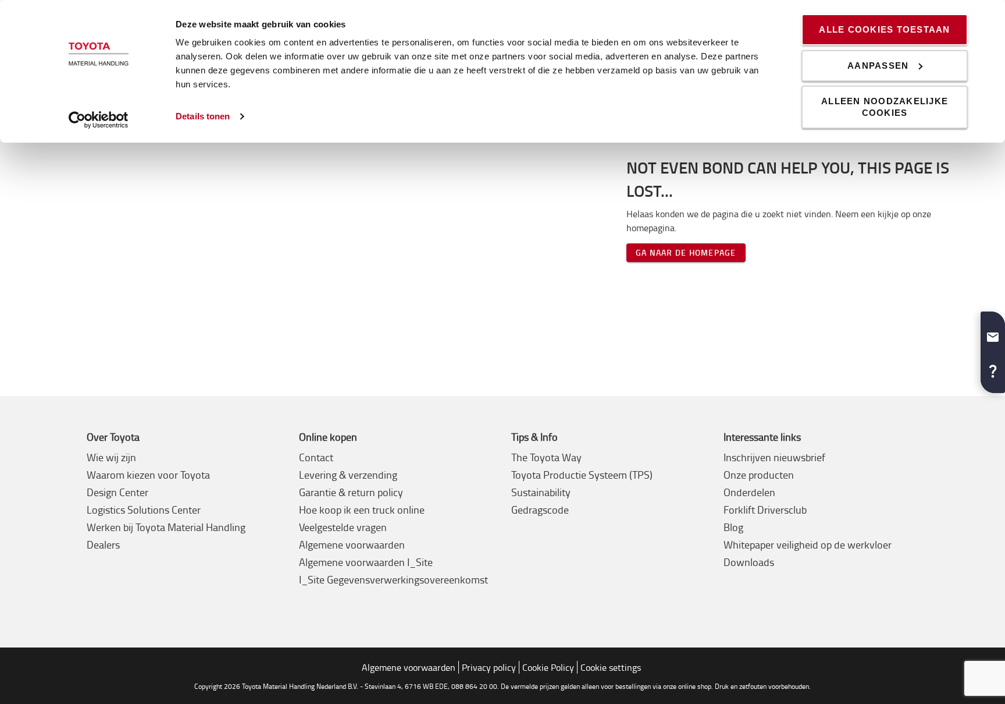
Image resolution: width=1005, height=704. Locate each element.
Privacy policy (489, 667)
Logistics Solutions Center (144, 509)
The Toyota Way (546, 457)
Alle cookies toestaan (884, 29)
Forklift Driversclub (765, 509)
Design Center (117, 492)
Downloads (749, 562)
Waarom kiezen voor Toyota (148, 475)
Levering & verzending (348, 475)
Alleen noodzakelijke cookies (884, 107)
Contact (316, 457)
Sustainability (541, 492)
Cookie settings (610, 667)
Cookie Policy (548, 667)
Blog (733, 527)
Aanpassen (877, 65)
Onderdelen (749, 492)
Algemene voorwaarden (352, 544)
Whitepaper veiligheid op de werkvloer (808, 544)
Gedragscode (540, 509)
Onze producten (759, 475)
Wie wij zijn (111, 457)
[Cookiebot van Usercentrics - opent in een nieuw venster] (98, 120)
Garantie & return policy (351, 492)
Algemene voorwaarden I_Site (366, 562)
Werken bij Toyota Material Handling (166, 527)
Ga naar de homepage (686, 252)
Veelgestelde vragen (343, 527)
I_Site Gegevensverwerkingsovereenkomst (393, 579)
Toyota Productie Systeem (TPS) (582, 475)
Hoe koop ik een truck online (362, 509)
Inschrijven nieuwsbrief (774, 457)
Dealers (103, 544)
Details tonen (203, 116)
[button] (993, 332)
